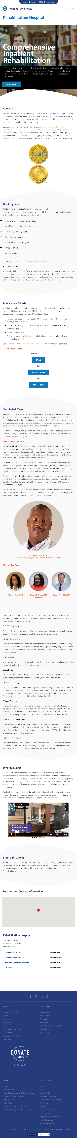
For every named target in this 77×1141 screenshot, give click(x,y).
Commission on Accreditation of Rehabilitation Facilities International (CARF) (33, 128)
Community (7, 1026)
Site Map (66, 1130)
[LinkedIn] (41, 996)
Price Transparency (47, 1123)
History (5, 1015)
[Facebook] (30, 996)
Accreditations (8, 1032)
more (57, 280)
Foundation (7, 1022)
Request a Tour (8, 1100)
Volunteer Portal (46, 1113)
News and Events (9, 1089)
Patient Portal (45, 1093)
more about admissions (36, 344)
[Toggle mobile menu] (73, 8)
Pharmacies (44, 1022)
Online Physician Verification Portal (15, 1106)
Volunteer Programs (47, 1110)
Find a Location (45, 1089)
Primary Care (44, 1019)
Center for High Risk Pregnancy (51, 1026)
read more (54, 797)
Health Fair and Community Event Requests (18, 1093)
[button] (38, 221)
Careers (43, 1106)
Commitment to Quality (11, 1012)
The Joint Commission (48, 130)
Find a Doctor (45, 1086)
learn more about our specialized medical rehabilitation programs (34, 261)
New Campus (45, 1032)
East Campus (44, 1015)
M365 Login (32, 1134)
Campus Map (7, 1039)
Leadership (7, 1019)
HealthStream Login (47, 1120)
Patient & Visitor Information (50, 1100)
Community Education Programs (14, 1096)
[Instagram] (46, 996)
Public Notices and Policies (12, 1029)
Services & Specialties (48, 1096)
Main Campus (45, 1012)
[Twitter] (35, 996)
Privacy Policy (57, 1130)
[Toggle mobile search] (69, 8)
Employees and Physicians (49, 1116)
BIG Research (45, 1103)
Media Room (7, 1103)
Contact (6, 1086)
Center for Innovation (47, 1029)
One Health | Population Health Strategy (17, 1110)
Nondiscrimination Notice (12, 1036)
